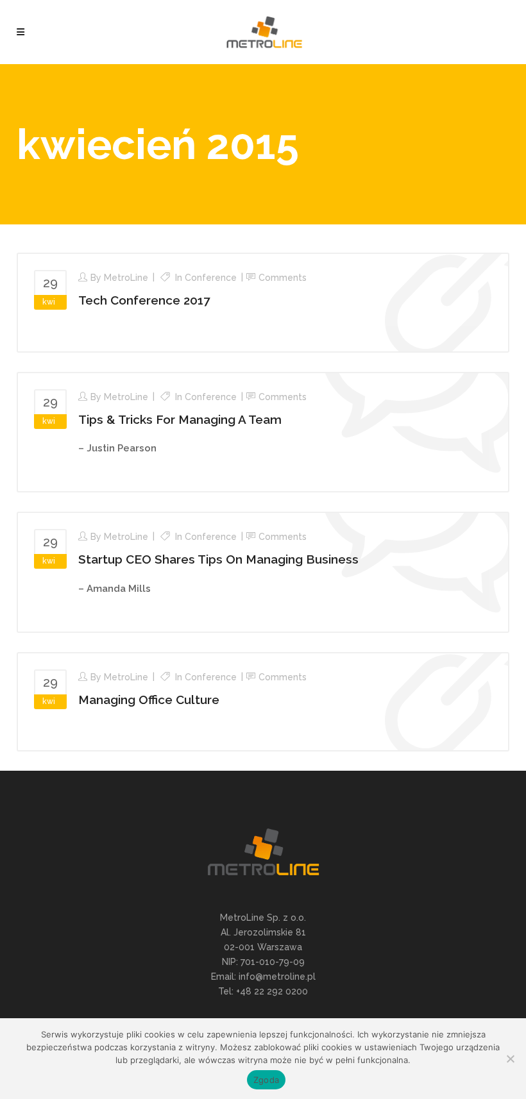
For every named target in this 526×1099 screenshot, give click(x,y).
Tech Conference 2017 (144, 300)
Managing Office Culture (148, 699)
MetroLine (126, 278)
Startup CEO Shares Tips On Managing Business (218, 559)
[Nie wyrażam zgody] (510, 1058)
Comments (283, 278)
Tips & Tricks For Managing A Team (180, 419)
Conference (211, 278)
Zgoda (266, 1080)
